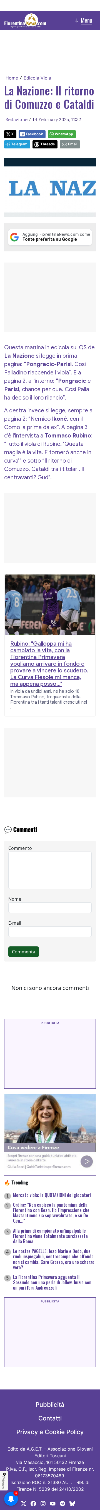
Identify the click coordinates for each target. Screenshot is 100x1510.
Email (72, 144)
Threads (47, 144)
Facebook (34, 134)
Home (12, 78)
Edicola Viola (37, 78)
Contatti (50, 1418)
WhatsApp (64, 134)
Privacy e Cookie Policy (50, 1432)
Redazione (16, 119)
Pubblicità (50, 1404)
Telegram (19, 144)
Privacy (3, 1482)
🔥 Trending (16, 1182)
